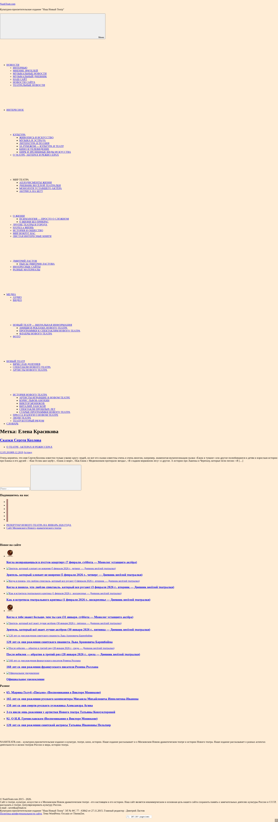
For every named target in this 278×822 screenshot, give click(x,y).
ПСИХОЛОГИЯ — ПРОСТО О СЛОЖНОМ (44, 218)
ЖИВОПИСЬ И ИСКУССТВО (36, 137)
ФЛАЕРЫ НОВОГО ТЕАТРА (35, 333)
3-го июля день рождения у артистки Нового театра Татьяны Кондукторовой (60, 712)
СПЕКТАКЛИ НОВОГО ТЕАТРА (32, 367)
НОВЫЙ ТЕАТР (15, 361)
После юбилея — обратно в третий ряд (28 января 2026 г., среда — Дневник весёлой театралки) (73, 654)
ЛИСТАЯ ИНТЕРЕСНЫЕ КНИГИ (32, 236)
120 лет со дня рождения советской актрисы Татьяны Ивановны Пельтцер (58, 725)
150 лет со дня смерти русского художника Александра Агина (49, 705)
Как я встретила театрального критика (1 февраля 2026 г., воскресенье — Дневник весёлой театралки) (78, 599)
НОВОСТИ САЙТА (24, 82)
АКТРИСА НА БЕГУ (31, 191)
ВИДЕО (17, 300)
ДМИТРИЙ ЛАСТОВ (25, 261)
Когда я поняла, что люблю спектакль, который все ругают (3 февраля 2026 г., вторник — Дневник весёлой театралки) (90, 587)
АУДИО (17, 297)
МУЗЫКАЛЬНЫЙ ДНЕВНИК (30, 76)
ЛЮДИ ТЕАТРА (22, 417)
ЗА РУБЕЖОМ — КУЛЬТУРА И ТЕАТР (41, 146)
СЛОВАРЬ (12, 423)
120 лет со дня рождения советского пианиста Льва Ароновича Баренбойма (59, 642)
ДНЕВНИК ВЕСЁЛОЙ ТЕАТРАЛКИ (40, 185)
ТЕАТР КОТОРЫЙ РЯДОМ (28, 420)
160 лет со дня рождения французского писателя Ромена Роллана (52, 666)
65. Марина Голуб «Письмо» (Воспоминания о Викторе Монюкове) (53, 692)
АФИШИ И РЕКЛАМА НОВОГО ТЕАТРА (43, 327)
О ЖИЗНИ (19, 216)
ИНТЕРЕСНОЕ (15, 109)
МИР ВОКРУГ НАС (24, 233)
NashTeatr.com (7, 4)
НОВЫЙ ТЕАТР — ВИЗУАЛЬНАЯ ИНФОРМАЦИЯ (42, 325)
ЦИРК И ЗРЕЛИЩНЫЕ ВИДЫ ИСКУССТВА (45, 152)
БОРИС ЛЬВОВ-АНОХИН (34, 400)
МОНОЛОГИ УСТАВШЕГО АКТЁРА (40, 188)
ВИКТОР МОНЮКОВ (32, 403)
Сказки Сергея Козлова (20, 440)
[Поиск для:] (15, 488)
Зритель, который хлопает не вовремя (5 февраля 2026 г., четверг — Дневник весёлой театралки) (74, 574)
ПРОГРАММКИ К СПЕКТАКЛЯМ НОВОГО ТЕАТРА (49, 330)
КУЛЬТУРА (19, 134)
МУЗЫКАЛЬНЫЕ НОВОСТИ (30, 73)
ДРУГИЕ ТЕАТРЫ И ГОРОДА (30, 224)
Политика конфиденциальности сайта (21, 813)
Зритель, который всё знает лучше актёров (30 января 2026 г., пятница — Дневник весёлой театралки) (78, 629)
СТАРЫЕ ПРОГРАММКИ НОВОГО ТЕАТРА (44, 412)
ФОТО (16, 336)
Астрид (28, 452)
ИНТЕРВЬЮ (20, 67)
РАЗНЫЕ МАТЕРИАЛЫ (26, 269)
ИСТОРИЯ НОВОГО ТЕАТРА (30, 394)
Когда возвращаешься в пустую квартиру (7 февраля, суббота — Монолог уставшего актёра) (71, 562)
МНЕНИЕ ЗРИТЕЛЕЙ (25, 70)
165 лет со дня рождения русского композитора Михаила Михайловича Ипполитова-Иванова (72, 698)
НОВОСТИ (12, 64)
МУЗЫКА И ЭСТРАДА (32, 140)
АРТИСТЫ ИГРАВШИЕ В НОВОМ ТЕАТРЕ (44, 397)
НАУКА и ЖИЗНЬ (23, 227)
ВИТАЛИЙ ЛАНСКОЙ (32, 406)
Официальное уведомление (25, 679)
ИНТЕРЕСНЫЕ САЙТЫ (27, 266)
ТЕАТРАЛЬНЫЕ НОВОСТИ (29, 85)
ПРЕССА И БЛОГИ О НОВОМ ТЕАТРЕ (35, 415)
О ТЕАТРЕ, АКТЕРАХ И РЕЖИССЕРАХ (36, 155)
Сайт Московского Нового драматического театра (33, 528)
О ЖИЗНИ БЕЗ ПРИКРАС (34, 221)
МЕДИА (11, 294)
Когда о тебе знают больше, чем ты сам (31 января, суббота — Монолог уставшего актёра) (69, 617)
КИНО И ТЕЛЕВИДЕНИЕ (34, 149)
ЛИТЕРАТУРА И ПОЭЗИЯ (34, 143)
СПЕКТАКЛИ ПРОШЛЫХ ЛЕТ (37, 409)
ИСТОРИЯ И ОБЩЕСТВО (28, 230)
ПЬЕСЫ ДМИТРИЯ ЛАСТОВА (37, 263)
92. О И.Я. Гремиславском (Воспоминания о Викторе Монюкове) (51, 718)
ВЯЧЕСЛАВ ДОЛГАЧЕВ (26, 364)
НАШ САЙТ (20, 79)
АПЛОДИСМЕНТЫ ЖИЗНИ (35, 182)
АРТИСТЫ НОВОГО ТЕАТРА (30, 370)
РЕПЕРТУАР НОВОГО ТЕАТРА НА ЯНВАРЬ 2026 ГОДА (38, 525)
